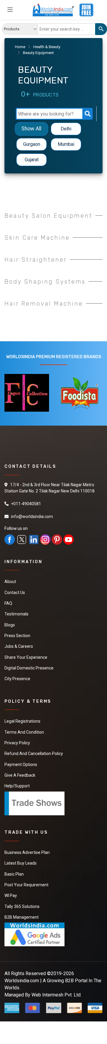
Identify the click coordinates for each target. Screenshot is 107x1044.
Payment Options (20, 763)
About (10, 581)
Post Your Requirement (26, 882)
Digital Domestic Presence (29, 667)
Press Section (17, 635)
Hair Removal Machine (43, 303)
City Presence (17, 677)
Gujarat (32, 159)
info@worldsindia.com (32, 516)
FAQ (8, 603)
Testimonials (16, 613)
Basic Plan (14, 872)
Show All (31, 129)
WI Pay (10, 893)
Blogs (9, 624)
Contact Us (14, 592)
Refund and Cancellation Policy (33, 752)
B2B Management (21, 914)
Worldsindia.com (21, 978)
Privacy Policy (17, 741)
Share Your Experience (25, 656)
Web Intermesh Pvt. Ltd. (56, 992)
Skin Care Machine (37, 237)
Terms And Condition (24, 731)
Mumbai (66, 144)
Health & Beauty (46, 47)
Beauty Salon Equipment (48, 215)
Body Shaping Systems (45, 281)
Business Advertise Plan (27, 850)
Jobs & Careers (18, 645)
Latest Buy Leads (20, 861)
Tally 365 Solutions (22, 904)
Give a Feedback (19, 773)
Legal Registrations (22, 720)
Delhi (66, 129)
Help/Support (17, 784)
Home (20, 47)
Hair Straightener (35, 259)
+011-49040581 (26, 503)
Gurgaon (31, 144)
